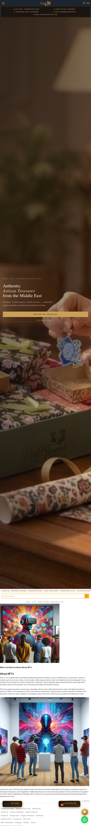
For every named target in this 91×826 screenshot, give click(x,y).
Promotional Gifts (67, 590)
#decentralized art (31, 812)
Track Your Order (51, 590)
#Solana (26, 822)
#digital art (4, 815)
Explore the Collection (45, 314)
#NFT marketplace (7, 822)
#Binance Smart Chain (23, 809)
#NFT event (27, 819)
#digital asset (14, 815)
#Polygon (18, 822)
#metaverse (17, 819)
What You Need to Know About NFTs (16, 667)
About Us (5, 590)
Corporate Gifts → (45, 320)
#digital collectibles (27, 815)
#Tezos (33, 822)
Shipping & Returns (19, 590)
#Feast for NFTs (6, 819)
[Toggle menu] (3, 3)
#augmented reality (7, 809)
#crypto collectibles (17, 812)
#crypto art (4, 812)
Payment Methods (35, 590)
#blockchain (36, 809)
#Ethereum (39, 815)
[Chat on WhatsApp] (84, 819)
